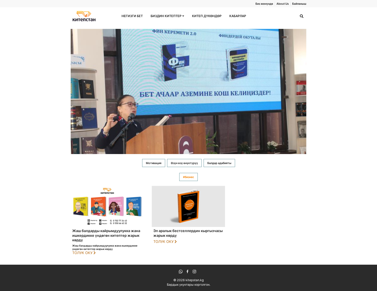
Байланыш (299, 3)
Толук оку (82, 253)
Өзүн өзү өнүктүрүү (184, 163)
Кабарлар (237, 16)
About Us (282, 3)
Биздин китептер (166, 16)
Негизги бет (132, 16)
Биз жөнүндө (264, 3)
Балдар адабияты (219, 163)
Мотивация (153, 163)
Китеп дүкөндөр (206, 16)
